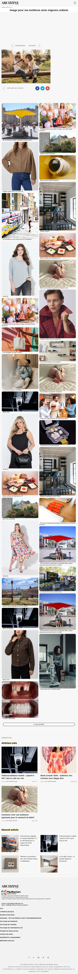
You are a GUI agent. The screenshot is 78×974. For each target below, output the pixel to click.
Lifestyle (8, 7)
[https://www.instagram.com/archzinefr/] (34, 957)
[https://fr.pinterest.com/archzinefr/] (48, 957)
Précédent (20, 45)
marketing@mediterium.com (15, 903)
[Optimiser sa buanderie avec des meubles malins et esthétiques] (10, 864)
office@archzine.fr (23, 905)
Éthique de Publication (9, 931)
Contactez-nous (6, 934)
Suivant (33, 45)
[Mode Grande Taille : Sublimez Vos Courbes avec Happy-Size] (58, 760)
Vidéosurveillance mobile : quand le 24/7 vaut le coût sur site (67, 838)
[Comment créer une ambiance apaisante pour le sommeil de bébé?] (19, 799)
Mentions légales (7, 940)
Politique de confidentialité (11, 928)
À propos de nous (7, 911)
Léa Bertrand (11, 781)
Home (3, 7)
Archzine (12, 3)
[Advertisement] (39, 27)
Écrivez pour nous (7, 915)
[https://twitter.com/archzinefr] (44, 957)
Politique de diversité (8, 921)
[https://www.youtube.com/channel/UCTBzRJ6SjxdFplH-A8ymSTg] (39, 957)
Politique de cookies (8, 924)
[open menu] (74, 3)
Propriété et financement (10, 937)
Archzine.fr (12, 886)
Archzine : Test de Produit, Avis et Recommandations (20, 918)
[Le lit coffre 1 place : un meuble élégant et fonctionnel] (49, 864)
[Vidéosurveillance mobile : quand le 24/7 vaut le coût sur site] (19, 760)
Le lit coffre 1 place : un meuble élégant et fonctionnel (67, 859)
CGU (1, 908)
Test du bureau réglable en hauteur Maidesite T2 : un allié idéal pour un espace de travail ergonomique (28, 840)
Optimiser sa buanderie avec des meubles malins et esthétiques (28, 859)
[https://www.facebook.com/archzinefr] (29, 957)
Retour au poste (14, 88)
